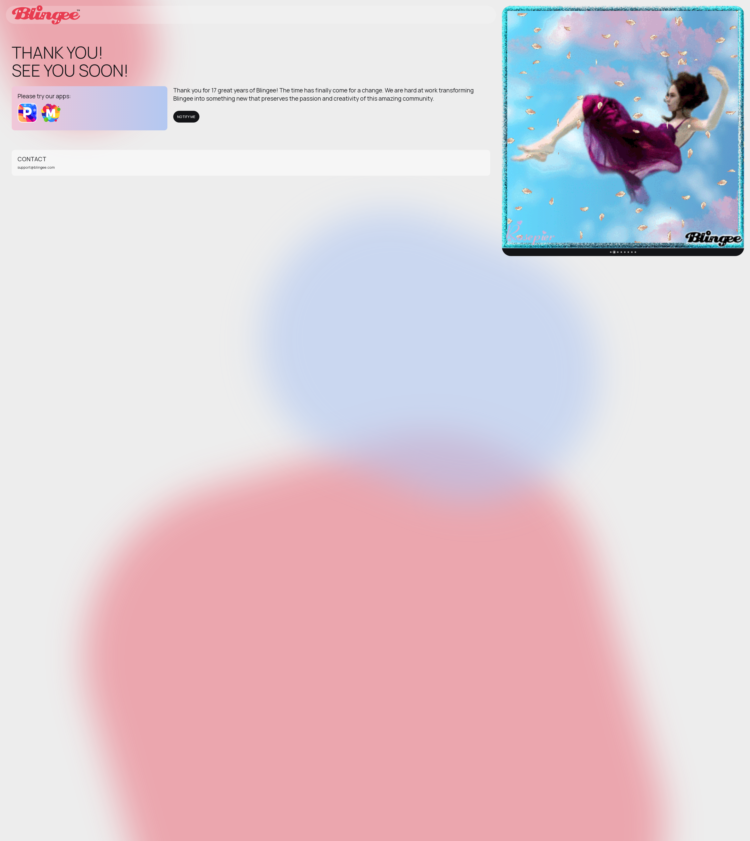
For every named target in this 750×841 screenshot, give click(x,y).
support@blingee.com (36, 167)
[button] (611, 252)
